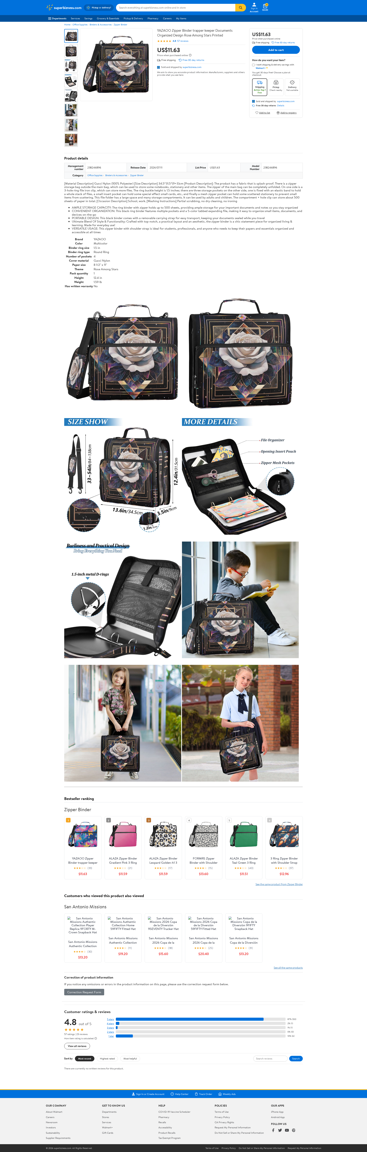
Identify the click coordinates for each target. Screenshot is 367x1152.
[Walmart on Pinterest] (294, 1130)
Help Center (181, 1094)
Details (280, 105)
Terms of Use (222, 1111)
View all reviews (77, 1046)
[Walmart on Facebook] (273, 1130)
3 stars (110, 1027)
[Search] (240, 7)
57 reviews (182, 41)
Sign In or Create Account (150, 1094)
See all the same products (288, 967)
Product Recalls (166, 1132)
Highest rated (107, 1058)
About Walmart (54, 1111)
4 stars (110, 1023)
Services (75, 18)
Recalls (162, 1122)
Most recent (84, 1058)
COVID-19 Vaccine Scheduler (174, 1111)
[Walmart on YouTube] (287, 1130)
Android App (278, 1117)
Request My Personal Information (233, 1127)
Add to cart (276, 50)
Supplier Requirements (58, 1138)
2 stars (110, 1031)
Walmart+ (107, 1127)
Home (67, 24)
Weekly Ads (229, 1094)
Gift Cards (107, 1132)
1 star (111, 1036)
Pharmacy (153, 18)
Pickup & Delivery (133, 18)
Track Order (205, 1094)
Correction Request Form (84, 992)
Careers (167, 18)
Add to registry (288, 112)
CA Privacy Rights (224, 1122)
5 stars (110, 1019)
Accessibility (165, 1127)
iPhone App (277, 1111)
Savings (88, 18)
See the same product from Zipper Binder (279, 884)
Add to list (264, 112)
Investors (51, 1127)
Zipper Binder (120, 24)
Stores (105, 1117)
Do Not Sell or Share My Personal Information (239, 1132)
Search (296, 1058)
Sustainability (53, 1132)
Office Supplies (80, 24)
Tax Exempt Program (169, 1138)
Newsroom (52, 1122)
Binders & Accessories (101, 24)
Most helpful (130, 1058)
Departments (59, 18)
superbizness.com (192, 67)
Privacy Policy (222, 1117)
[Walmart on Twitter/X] (280, 1130)
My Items (181, 18)
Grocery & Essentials (108, 18)
